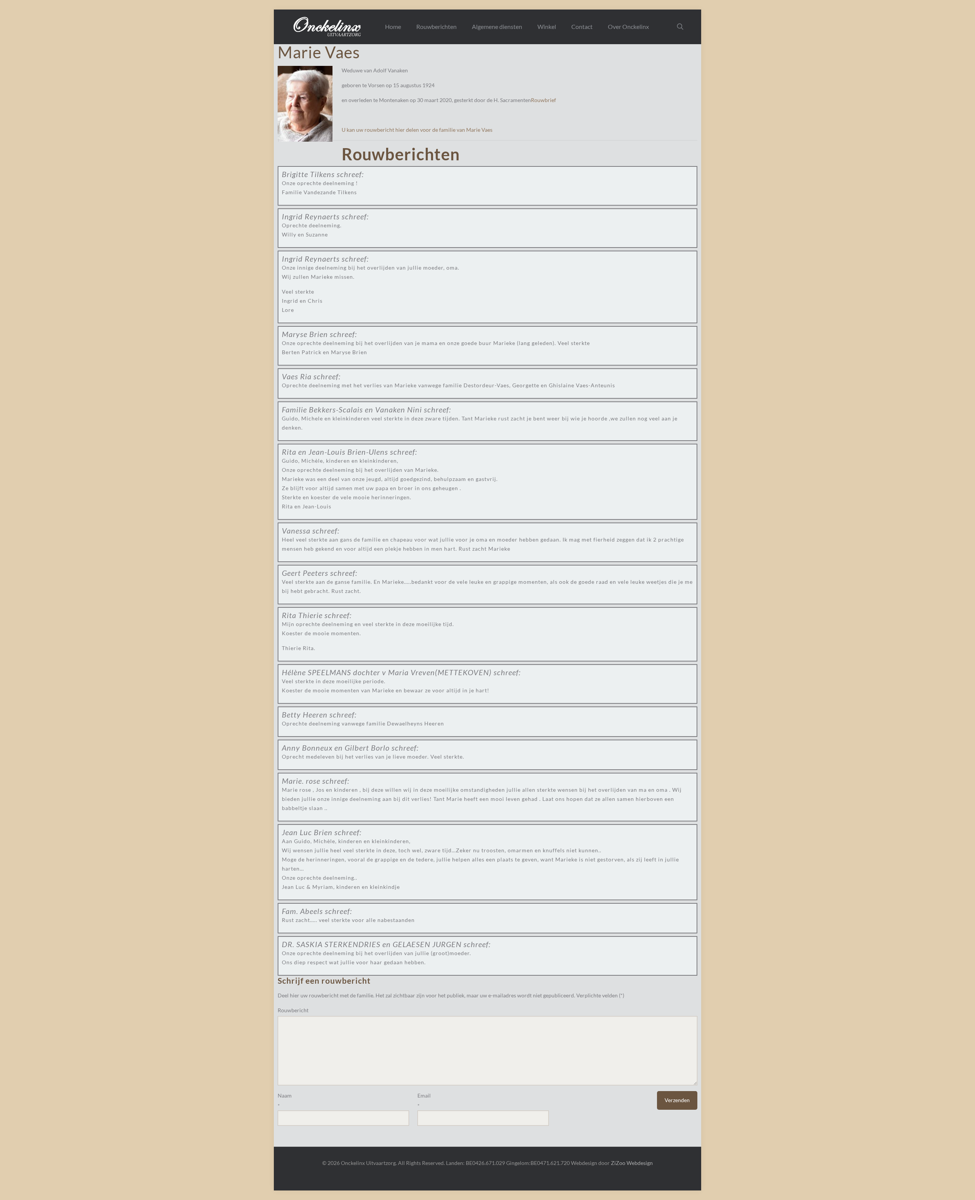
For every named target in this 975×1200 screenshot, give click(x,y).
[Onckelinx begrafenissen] (328, 27)
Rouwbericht (293, 1010)
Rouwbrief (543, 100)
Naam (285, 1095)
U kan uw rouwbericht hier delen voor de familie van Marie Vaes (417, 129)
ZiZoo (618, 1163)
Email (424, 1095)
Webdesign (640, 1163)
